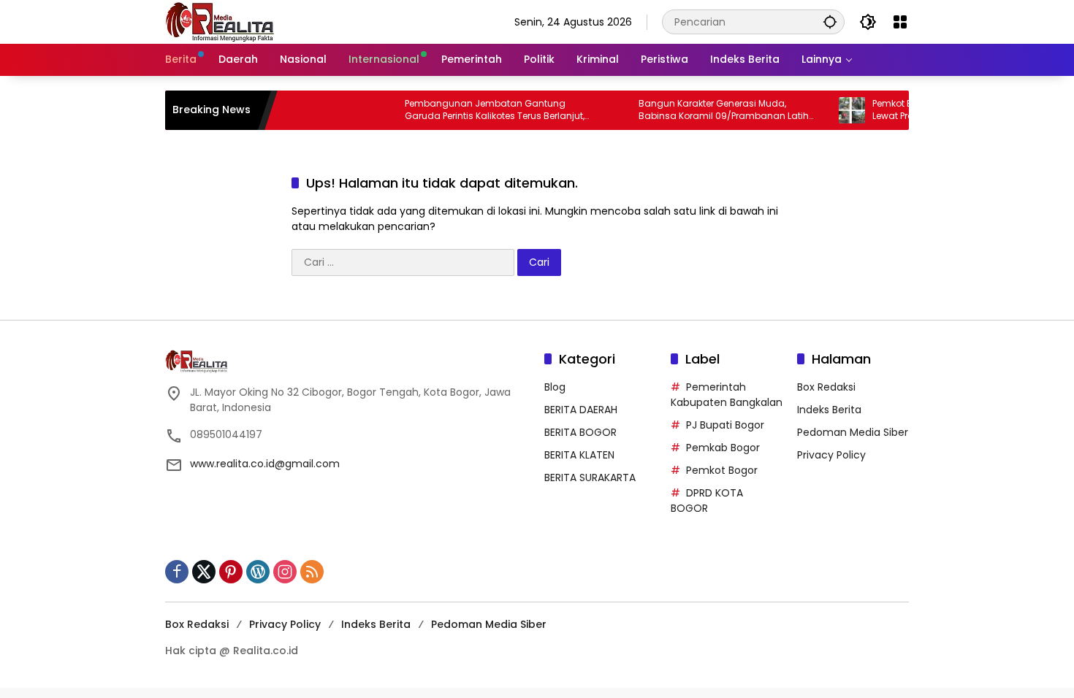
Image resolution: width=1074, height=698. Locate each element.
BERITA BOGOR (580, 432)
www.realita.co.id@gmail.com (265, 463)
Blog (554, 387)
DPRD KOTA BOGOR (707, 500)
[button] (830, 21)
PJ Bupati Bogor (725, 425)
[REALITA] (220, 21)
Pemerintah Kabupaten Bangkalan (726, 395)
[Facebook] (176, 571)
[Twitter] (204, 571)
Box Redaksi (826, 387)
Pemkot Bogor (722, 470)
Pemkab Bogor (723, 447)
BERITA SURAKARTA (590, 477)
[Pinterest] (231, 571)
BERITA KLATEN (579, 455)
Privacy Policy (831, 455)
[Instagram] (285, 571)
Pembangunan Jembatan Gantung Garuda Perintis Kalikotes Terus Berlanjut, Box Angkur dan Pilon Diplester (481, 110)
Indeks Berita (829, 409)
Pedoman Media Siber (852, 432)
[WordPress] (258, 571)
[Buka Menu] (900, 22)
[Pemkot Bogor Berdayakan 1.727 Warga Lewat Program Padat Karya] (838, 110)
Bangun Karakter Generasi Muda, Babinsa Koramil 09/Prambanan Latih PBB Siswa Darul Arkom (710, 110)
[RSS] (312, 571)
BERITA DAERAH (580, 409)
